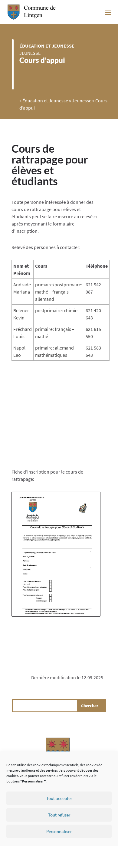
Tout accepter (59, 798)
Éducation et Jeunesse (46, 46)
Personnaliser (59, 831)
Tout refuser (59, 815)
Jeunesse (30, 53)
